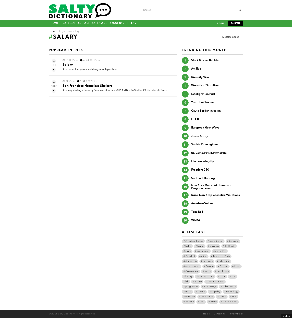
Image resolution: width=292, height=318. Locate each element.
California (230, 246)
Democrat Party (221, 256)
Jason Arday (199, 136)
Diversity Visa (200, 77)
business (214, 246)
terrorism (190, 297)
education (224, 261)
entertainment (192, 266)
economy (208, 261)
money (198, 281)
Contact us (219, 314)
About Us (116, 23)
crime (204, 256)
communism (203, 251)
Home (54, 23)
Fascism (224, 266)
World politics (230, 302)
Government (191, 271)
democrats (191, 261)
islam (222, 276)
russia (188, 292)
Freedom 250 (200, 169)
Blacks (200, 246)
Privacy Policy (236, 314)
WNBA (195, 220)
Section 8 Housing (203, 178)
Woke (213, 302)
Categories (71, 23)
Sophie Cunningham (204, 144)
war (202, 302)
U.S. (234, 297)
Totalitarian (207, 297)
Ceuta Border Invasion (206, 110)
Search (240, 10)
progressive (191, 286)
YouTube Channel (202, 102)
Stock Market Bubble (204, 60)
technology (232, 292)
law (234, 276)
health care (223, 271)
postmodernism (216, 281)
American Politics (194, 241)
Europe (210, 266)
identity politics (206, 276)
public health (229, 286)
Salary (68, 64)
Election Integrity (202, 161)
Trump (222, 297)
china (188, 251)
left (187, 281)
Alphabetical (94, 23)
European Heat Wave (205, 127)
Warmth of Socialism (204, 85)
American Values (202, 203)
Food (237, 266)
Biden (188, 246)
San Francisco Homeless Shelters (87, 85)
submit (235, 23)
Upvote (54, 61)
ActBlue (196, 68)
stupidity (215, 292)
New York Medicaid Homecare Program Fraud (211, 187)
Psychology (210, 286)
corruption (220, 251)
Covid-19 (190, 256)
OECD (195, 119)
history (188, 276)
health (207, 271)
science (201, 292)
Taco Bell (197, 212)
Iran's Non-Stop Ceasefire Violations (215, 195)
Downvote (54, 70)
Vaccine (189, 302)
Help (130, 23)
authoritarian (216, 241)
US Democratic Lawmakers (209, 153)
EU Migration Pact (203, 94)
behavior (234, 241)
